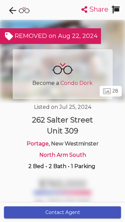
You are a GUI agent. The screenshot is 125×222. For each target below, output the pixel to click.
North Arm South (62, 155)
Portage (38, 143)
